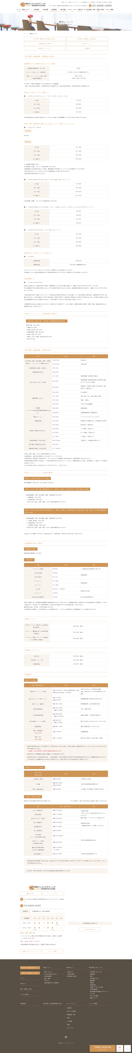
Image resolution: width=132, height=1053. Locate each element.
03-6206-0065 (32, 905)
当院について (47, 967)
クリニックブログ (52, 893)
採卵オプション (87, 43)
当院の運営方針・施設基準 (51, 982)
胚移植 (92, 982)
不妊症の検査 (70, 974)
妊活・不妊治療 (71, 1011)
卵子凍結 (63, 10)
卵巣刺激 (92, 974)
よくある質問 (88, 10)
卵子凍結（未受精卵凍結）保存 (52, 1003)
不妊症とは (69, 967)
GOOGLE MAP (89, 929)
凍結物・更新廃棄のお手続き (30, 973)
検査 (68, 1017)
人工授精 (69, 1021)
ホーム (19, 10)
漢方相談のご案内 (72, 976)
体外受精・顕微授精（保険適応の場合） (44, 39)
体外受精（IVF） (94, 978)
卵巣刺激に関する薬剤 (44, 43)
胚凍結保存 (93, 985)
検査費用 (87, 48)
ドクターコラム (72, 10)
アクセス (46, 980)
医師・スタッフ (48, 971)
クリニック (70, 1027)
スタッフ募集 (109, 10)
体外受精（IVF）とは (95, 967)
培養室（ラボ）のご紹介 (96, 987)
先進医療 (54, 10)
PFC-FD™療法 (94, 995)
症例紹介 (69, 1008)
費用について (93, 998)
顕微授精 (92, 980)
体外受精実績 (47, 976)
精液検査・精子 (71, 1014)
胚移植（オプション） (44, 48)
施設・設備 (47, 978)
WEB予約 (31, 893)
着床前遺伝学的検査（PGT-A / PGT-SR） (99, 992)
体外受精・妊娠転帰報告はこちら (30, 967)
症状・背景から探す (99, 10)
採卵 (91, 976)
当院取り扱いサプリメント (30, 951)
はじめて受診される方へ (50, 974)
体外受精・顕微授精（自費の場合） (87, 39)
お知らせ (80, 10)
